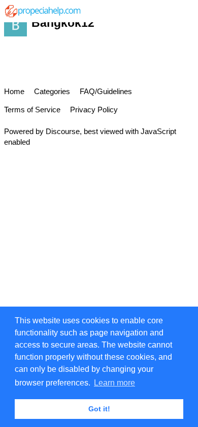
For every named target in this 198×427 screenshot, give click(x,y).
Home (14, 91)
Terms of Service (32, 109)
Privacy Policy (94, 109)
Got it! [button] (99, 409)
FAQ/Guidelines (106, 91)
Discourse (63, 131)
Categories (52, 91)
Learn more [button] (114, 382)
